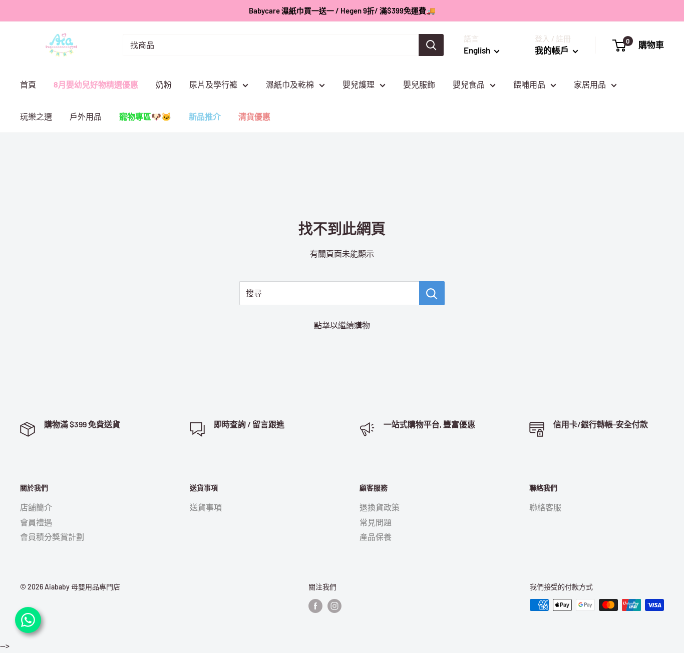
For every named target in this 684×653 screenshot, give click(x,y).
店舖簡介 (36, 507)
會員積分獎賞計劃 (52, 536)
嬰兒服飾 (419, 84)
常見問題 (376, 522)
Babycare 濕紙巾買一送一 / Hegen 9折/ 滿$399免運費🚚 (342, 10)
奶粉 (164, 84)
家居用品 (590, 84)
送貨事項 (206, 507)
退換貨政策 (380, 507)
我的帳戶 (552, 50)
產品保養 (376, 536)
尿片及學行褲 (213, 84)
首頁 (28, 84)
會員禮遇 (36, 522)
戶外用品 (86, 116)
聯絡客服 (545, 507)
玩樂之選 (36, 116)
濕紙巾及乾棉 (290, 84)
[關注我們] (315, 606)
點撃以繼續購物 (342, 325)
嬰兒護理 (359, 84)
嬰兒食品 (469, 84)
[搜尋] (431, 45)
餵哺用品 (529, 84)
